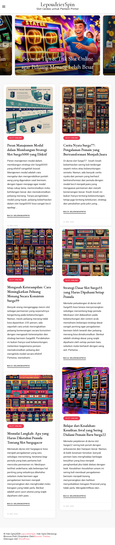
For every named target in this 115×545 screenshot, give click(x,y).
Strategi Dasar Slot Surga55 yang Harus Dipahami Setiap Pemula (83, 292)
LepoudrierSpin (58, 4)
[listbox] (57, 44)
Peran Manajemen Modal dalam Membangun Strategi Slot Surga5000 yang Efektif (27, 150)
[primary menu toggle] (3, 7)
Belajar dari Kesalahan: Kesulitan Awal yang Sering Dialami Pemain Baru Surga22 (84, 430)
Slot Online (57, 50)
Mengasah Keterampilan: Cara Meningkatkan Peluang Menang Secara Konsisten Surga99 (29, 294)
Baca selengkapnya (18, 216)
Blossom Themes (42, 536)
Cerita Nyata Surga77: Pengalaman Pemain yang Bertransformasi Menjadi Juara (85, 150)
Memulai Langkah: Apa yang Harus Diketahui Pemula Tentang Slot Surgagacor (28, 438)
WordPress (24, 539)
